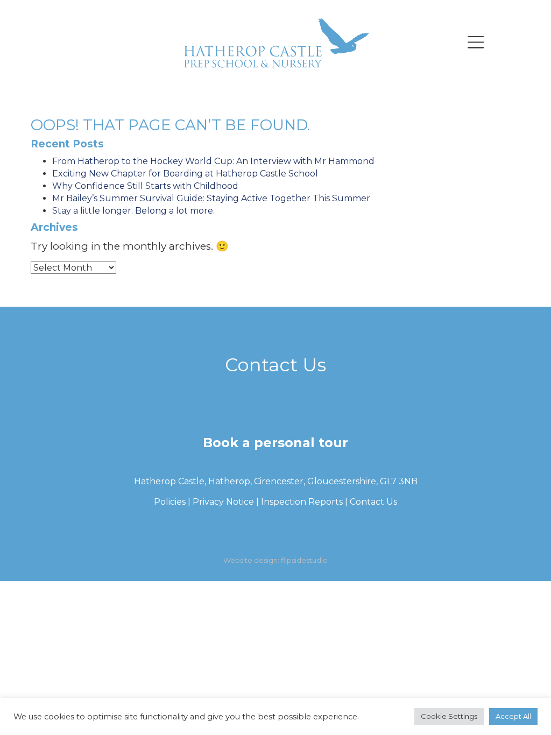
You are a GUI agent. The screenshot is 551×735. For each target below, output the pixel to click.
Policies (170, 502)
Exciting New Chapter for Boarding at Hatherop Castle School (185, 173)
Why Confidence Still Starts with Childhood (145, 186)
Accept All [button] (513, 717)
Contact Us (373, 502)
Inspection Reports (302, 502)
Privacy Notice (223, 502)
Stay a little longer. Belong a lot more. (133, 211)
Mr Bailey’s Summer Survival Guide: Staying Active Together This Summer (211, 198)
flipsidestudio (304, 560)
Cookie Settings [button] (449, 717)
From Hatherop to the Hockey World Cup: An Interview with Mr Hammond (213, 161)
